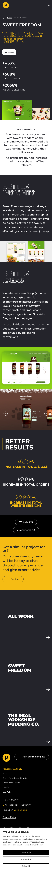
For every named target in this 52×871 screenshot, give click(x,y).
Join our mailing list (33, 756)
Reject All (26, 866)
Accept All (26, 852)
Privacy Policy (36, 845)
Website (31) (26, 522)
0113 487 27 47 (12, 800)
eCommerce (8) (26, 530)
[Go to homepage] (17, 5)
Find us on (15, 810)
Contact (14, 579)
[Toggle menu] (47, 5)
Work (9, 18)
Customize (26, 859)
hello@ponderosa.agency (18, 805)
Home (3, 18)
